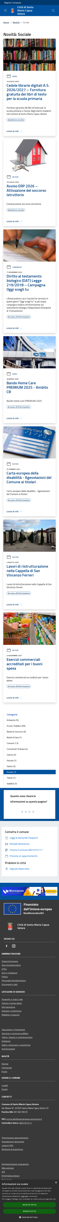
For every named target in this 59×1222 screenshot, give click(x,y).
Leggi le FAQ (7, 1145)
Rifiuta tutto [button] (29, 1211)
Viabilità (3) (12, 783)
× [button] (56, 1183)
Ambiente (6, 1041)
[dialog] (29, 1201)
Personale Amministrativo (14, 980)
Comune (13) (12, 743)
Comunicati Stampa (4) (17, 749)
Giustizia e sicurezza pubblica (15, 1033)
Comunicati (17, 267)
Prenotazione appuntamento (15, 1137)
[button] (29, 1217)
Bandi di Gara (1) (14, 737)
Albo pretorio (8, 1168)
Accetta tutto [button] (29, 1204)
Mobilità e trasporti (10, 1014)
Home (6, 22)
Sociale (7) (11, 772)
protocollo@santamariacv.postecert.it (24, 1119)
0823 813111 (25, 1123)
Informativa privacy (11, 1175)
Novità (16, 22)
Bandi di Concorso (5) (16, 731)
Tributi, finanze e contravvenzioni (17, 1037)
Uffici (4, 969)
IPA (3, 1171)
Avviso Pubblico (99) (16, 725)
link (54, 1199)
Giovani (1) (11, 760)
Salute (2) (11, 766)
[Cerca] (53, 10)
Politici (5, 976)
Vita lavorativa (8, 1007)
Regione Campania (12, 2)
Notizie (15, 177)
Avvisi (14, 76)
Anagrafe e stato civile (12, 999)
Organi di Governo (10, 961)
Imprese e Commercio (12, 1011)
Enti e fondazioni (9, 972)
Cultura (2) (11, 754)
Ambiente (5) (13, 720)
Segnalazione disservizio (13, 1141)
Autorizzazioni (8, 1048)
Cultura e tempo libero (12, 1003)
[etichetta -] (33, 811)
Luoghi (5, 1085)
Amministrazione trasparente (15, 1164)
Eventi (5, 1089)
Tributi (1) (11, 777)
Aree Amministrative (11, 965)
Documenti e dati (10, 984)
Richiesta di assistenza (12, 1149)
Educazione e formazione (13, 1029)
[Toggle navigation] (5, 10)
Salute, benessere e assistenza (16, 1045)
